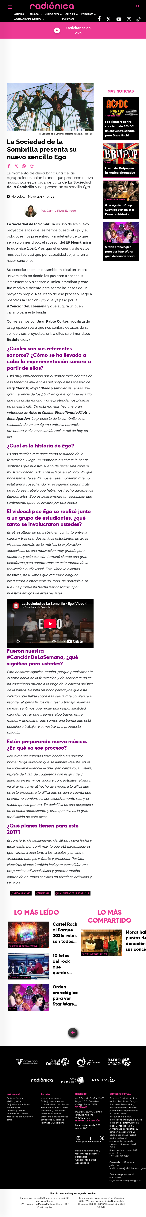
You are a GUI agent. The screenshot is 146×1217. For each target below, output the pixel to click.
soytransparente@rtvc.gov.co (125, 1181)
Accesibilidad (82, 1163)
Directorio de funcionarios (54, 1117)
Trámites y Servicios (51, 1114)
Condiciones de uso (85, 1160)
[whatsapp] (24, 166)
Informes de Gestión (17, 1114)
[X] (16, 166)
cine (109, 241)
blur (109, 162)
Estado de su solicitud (52, 1120)
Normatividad (14, 1108)
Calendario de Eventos (27, 19)
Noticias (19, 14)
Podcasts (87, 14)
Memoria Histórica (21, 977)
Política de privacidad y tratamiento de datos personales (87, 1154)
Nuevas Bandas (22, 893)
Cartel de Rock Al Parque (24, 946)
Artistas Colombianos (96, 954)
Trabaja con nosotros (52, 1102)
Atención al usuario (51, 1098)
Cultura (70, 14)
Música (34, 14)
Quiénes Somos (15, 1098)
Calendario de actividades (55, 1105)
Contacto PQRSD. (125, 1126)
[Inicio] (52, 4)
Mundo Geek (52, 14)
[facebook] (9, 166)
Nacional (44, 893)
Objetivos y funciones (18, 1105)
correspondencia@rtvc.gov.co (126, 1120)
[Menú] (10, 7)
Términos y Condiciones (53, 1123)
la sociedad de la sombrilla (73, 893)
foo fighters (113, 116)
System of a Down (116, 199)
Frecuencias (67, 19)
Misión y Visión (14, 1102)
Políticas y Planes (16, 1111)
